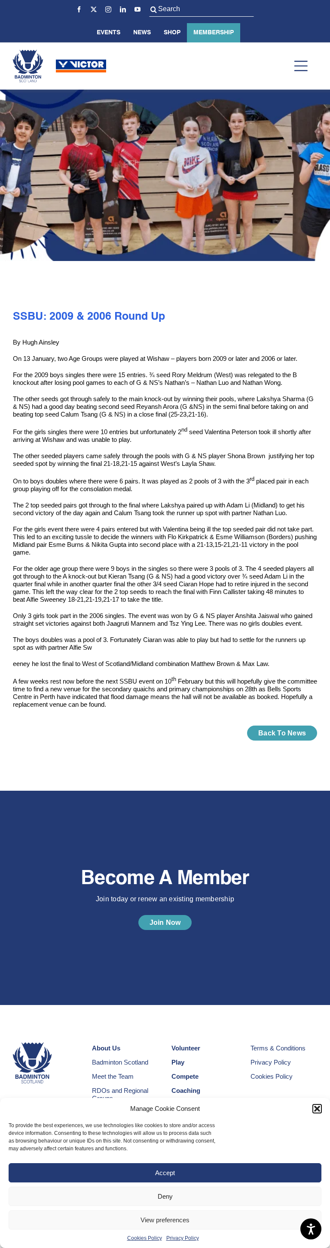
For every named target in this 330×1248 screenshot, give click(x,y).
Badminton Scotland (120, 1062)
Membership (213, 33)
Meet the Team (113, 1076)
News (142, 33)
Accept (165, 1172)
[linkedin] (123, 9)
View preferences (165, 1220)
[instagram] (108, 9)
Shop (172, 33)
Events (108, 33)
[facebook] (79, 9)
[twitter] (94, 9)
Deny (165, 1196)
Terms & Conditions (278, 1048)
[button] (317, 1108)
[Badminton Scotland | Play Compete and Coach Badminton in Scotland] (28, 53)
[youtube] (137, 9)
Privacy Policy (182, 1238)
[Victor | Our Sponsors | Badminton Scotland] (81, 62)
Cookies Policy (144, 1238)
